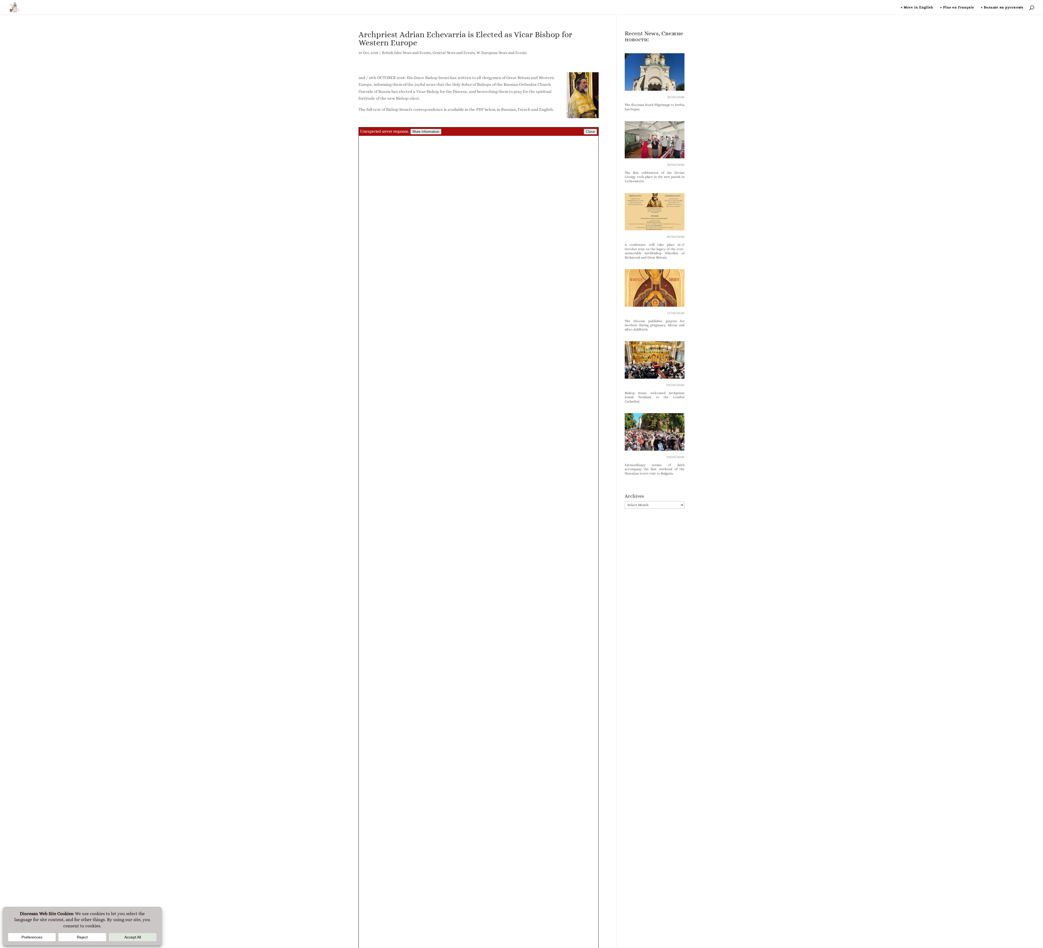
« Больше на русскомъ (1002, 7)
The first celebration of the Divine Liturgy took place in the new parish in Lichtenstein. (655, 177)
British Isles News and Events (406, 53)
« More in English (917, 7)
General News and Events (453, 53)
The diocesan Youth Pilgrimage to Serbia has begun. (655, 107)
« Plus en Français (957, 7)
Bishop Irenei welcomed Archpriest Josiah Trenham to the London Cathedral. (655, 397)
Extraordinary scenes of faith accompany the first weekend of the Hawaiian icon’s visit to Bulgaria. (655, 469)
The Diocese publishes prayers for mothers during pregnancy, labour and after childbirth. (655, 325)
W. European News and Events (501, 53)
